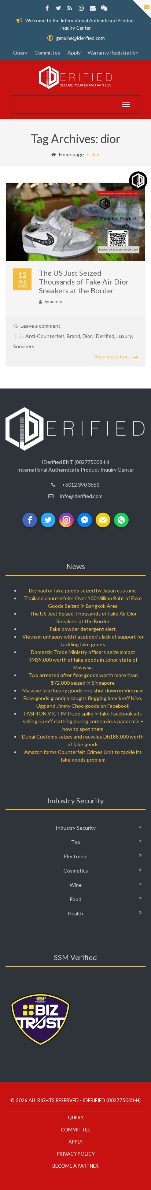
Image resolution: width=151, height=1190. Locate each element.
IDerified (104, 336)
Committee (47, 52)
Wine (76, 885)
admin (56, 301)
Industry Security (76, 828)
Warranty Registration (113, 52)
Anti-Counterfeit (45, 336)
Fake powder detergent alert (83, 629)
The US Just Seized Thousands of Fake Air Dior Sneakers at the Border (84, 281)
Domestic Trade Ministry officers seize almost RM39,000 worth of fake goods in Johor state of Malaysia (82, 659)
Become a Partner (75, 1166)
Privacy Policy (76, 1154)
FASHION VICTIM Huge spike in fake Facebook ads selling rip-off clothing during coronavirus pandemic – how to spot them (83, 721)
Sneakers (23, 346)
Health (75, 913)
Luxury (124, 336)
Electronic (75, 856)
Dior (87, 336)
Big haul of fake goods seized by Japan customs (83, 590)
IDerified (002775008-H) (112, 1100)
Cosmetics (75, 870)
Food (75, 899)
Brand (73, 336)
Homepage (71, 154)
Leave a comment (40, 326)
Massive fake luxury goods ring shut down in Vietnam (83, 690)
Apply (74, 52)
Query (20, 52)
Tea (75, 842)
